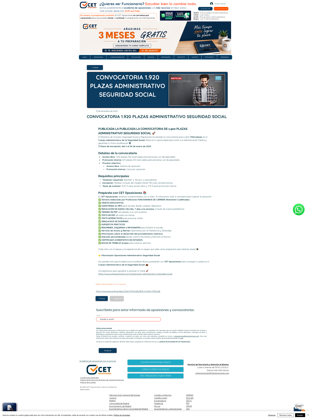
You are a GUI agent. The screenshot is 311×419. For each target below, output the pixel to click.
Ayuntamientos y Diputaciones (168, 409)
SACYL (189, 401)
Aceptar (300, 415)
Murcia (157, 406)
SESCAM (189, 398)
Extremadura (160, 401)
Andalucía (158, 403)
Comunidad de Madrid (119, 403)
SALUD (189, 406)
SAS (188, 409)
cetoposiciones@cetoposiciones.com (186, 336)
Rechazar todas (285, 415)
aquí (181, 338)
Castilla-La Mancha (162, 395)
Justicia (112, 398)
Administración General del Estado (124, 395)
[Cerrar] (308, 415)
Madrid (112, 400)
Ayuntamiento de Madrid (120, 406)
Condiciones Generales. (89, 377)
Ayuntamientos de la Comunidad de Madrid (128, 409)
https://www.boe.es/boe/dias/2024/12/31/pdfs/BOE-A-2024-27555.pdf (128, 291)
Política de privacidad (122, 415)
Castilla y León (160, 398)
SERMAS (189, 395)
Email (98, 315)
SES (187, 403)
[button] (221, 8)
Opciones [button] (271, 415)
